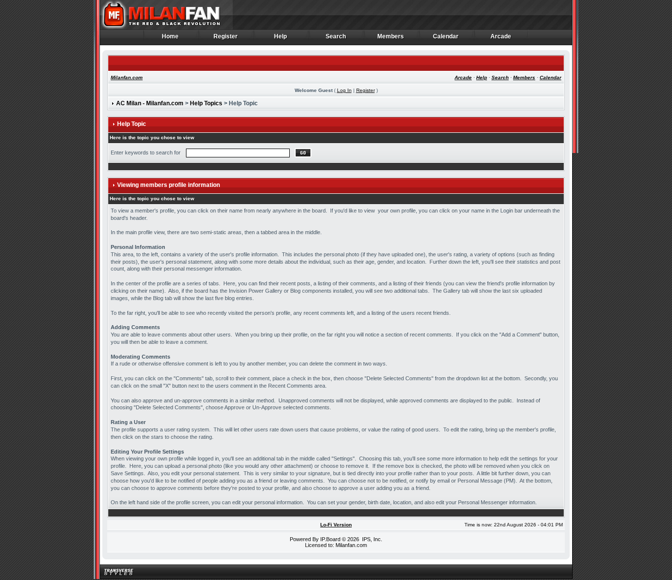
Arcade (501, 36)
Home (170, 36)
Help (280, 36)
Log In (344, 90)
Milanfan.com (127, 77)
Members (390, 36)
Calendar (446, 36)
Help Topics (206, 103)
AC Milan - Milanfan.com (149, 103)
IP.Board (330, 539)
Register (226, 36)
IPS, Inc (371, 539)
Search (336, 36)
